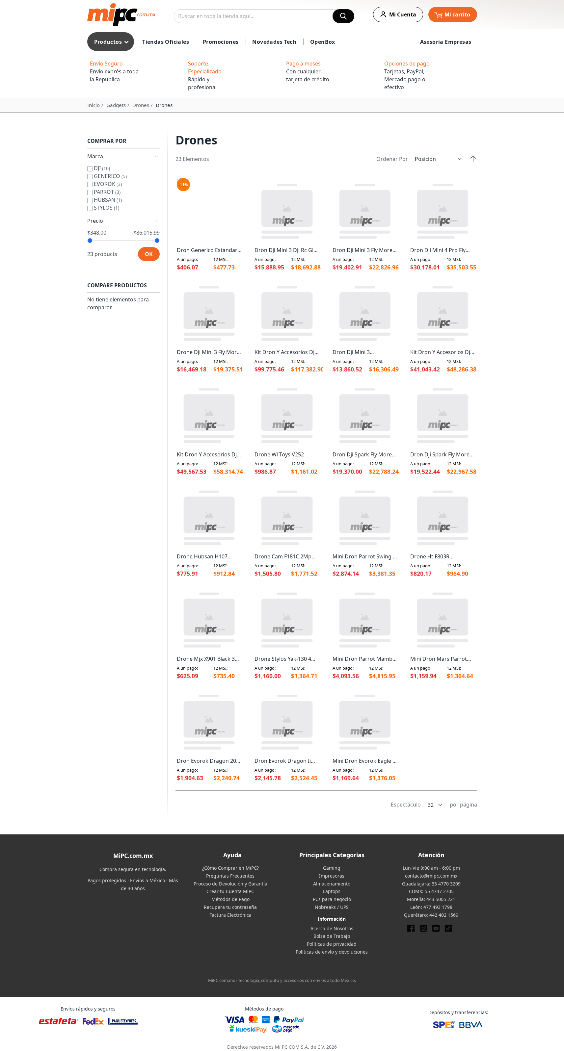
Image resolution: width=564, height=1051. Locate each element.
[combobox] (264, 16)
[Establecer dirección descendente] (473, 159)
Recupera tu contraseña (230, 907)
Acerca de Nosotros (331, 928)
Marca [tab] (95, 156)
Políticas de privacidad (332, 944)
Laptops (331, 891)
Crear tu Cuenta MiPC (230, 891)
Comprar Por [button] (106, 140)
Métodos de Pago (230, 899)
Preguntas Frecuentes (230, 876)
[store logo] (121, 14)
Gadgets (116, 105)
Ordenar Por (392, 159)
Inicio (93, 105)
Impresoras (331, 876)
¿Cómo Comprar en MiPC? (230, 868)
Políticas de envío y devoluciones (332, 952)
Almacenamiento (331, 884)
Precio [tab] (95, 220)
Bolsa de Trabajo (331, 936)
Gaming (331, 868)
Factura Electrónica (230, 915)
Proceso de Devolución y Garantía (230, 884)
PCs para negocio (332, 899)
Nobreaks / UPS (332, 907)
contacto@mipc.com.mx (431, 876)
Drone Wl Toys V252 (279, 454)
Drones (140, 105)
